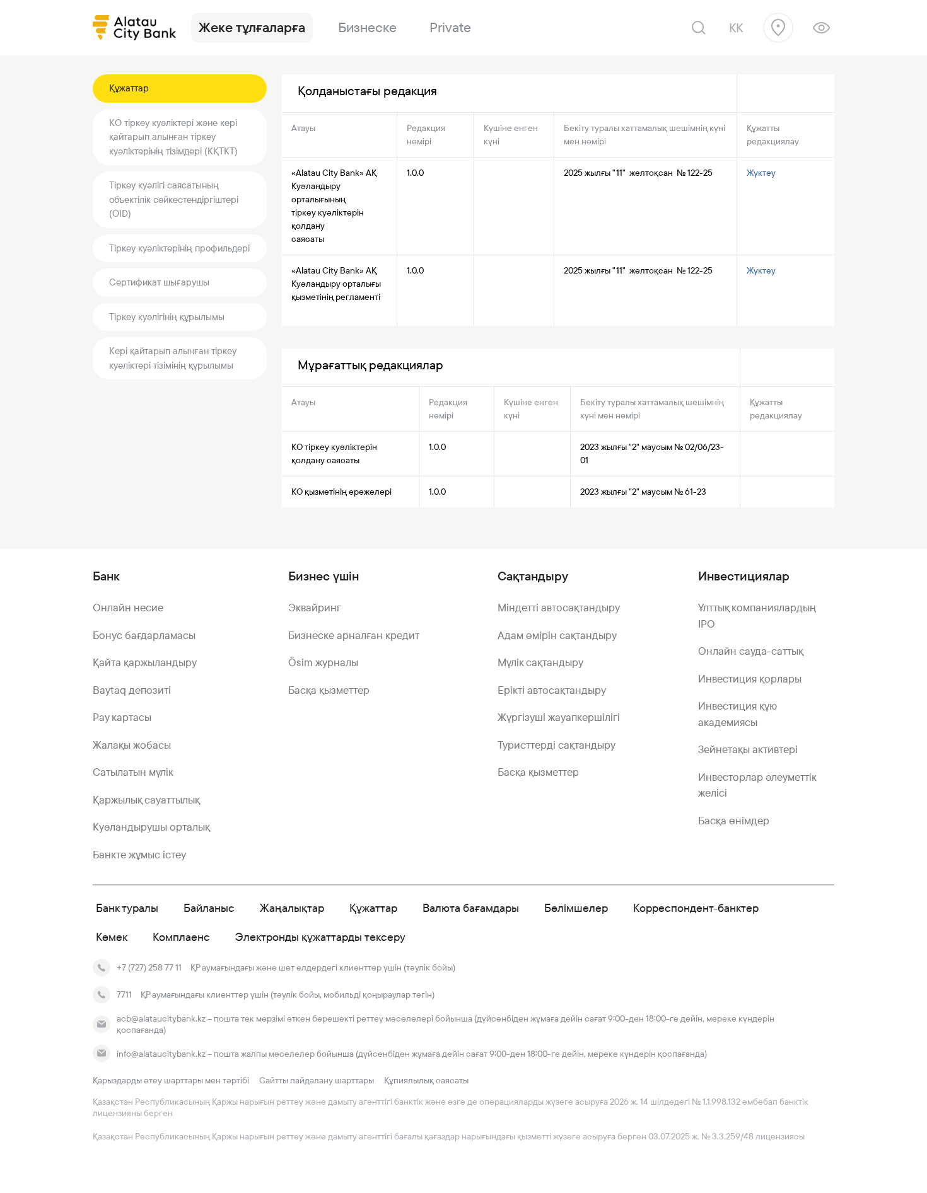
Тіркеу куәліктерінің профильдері (179, 248)
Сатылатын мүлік (133, 772)
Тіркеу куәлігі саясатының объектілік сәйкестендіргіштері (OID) (173, 199)
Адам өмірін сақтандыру (557, 635)
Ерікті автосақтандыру (552, 690)
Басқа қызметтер (329, 690)
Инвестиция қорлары (750, 679)
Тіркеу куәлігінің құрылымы (166, 317)
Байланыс (209, 908)
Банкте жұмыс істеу (139, 855)
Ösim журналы (323, 662)
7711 (124, 994)
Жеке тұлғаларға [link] (252, 27)
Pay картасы (122, 717)
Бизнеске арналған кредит (353, 635)
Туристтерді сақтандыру (556, 745)
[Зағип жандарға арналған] (821, 27)
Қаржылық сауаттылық (146, 800)
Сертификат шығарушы (159, 282)
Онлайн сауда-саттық (750, 651)
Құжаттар (129, 88)
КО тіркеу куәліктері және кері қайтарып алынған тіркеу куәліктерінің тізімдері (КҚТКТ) (173, 137)
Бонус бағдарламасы (144, 635)
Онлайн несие (128, 607)
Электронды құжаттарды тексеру (320, 937)
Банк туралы (127, 908)
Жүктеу (762, 172)
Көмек (111, 937)
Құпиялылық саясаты (426, 1080)
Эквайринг (314, 607)
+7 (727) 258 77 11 (149, 967)
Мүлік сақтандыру (540, 662)
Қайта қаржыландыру (145, 662)
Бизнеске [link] (367, 27)
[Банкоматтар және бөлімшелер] (778, 28)
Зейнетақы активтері (748, 749)
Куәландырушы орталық (151, 827)
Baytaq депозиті (132, 690)
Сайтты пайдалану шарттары (316, 1080)
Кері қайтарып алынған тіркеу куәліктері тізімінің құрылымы (172, 358)
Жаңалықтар (292, 908)
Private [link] (450, 27)
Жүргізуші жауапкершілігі (559, 717)
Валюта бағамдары (471, 908)
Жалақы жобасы (132, 745)
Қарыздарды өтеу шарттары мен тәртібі (171, 1080)
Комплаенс (181, 937)
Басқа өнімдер (733, 820)
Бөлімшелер (576, 908)
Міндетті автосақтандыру (559, 607)
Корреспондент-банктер (696, 908)
